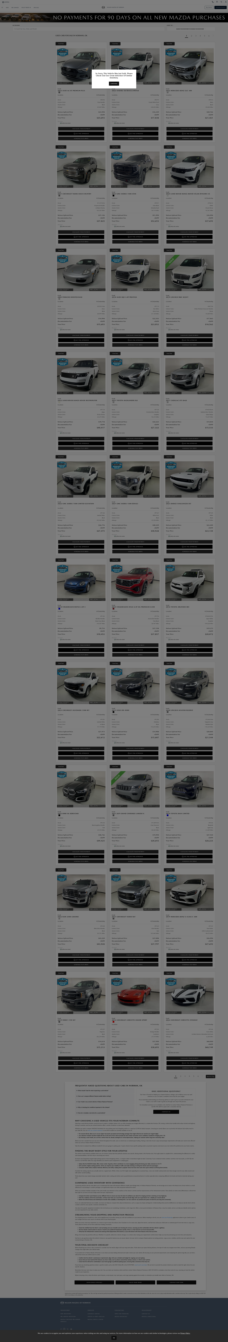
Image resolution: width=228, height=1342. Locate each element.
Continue (114, 83)
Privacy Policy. (185, 1333)
